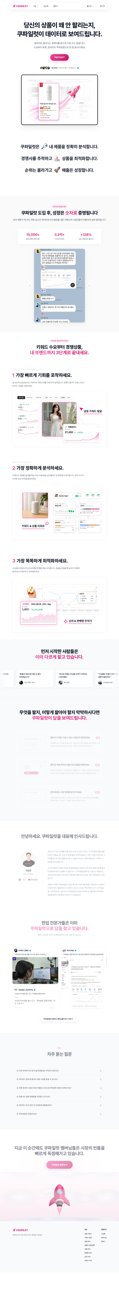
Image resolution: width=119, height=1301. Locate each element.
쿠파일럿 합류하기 (59, 1165)
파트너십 (104, 1238)
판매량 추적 (88, 1253)
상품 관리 (87, 1249)
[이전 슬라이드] (29, 285)
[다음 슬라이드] (89, 285)
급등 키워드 (88, 1234)
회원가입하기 (59, 57)
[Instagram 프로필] (24, 880)
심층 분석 (87, 1241)
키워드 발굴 (88, 1238)
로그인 (102, 6)
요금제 (46, 6)
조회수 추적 (88, 1260)
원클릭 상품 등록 (89, 1245)
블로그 (55, 6)
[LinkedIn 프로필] (19, 880)
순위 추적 (87, 1257)
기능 (34, 6)
